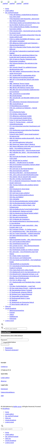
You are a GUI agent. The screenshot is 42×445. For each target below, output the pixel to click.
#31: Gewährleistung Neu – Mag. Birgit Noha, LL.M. (25, 231)
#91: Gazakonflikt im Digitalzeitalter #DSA (22, 75)
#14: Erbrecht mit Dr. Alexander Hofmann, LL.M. (23, 274)
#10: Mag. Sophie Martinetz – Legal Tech (22, 286)
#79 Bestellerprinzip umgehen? (19, 106)
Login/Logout (9, 320)
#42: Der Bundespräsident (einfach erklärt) (22, 203)
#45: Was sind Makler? (16, 197)
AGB (2, 395)
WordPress (6, 408)
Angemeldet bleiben (9, 342)
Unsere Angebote (10, 308)
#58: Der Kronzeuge (15, 166)
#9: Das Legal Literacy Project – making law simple (25, 288)
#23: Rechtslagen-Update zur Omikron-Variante (24, 249)
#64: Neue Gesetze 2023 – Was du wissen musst (24, 150)
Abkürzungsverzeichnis (16, 310)
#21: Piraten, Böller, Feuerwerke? (19, 256)
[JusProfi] (14, 3)
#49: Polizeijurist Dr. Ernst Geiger (19, 189)
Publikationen (13, 316)
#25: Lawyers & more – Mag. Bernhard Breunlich (24, 245)
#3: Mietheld (13, 300)
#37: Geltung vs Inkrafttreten (18, 215)
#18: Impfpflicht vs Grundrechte (19, 264)
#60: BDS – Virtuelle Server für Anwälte (21, 162)
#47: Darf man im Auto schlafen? (19, 193)
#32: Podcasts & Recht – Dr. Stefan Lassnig (23, 229)
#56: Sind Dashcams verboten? (19, 170)
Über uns (8, 306)
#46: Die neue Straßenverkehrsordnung (21, 195)
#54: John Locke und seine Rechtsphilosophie (23, 175)
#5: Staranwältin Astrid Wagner (19, 296)
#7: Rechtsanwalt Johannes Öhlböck (20, 292)
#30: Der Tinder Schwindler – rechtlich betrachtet (24, 233)
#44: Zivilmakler (14, 199)
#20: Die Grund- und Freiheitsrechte (20, 258)
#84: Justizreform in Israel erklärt (19, 93)
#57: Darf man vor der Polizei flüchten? (21, 168)
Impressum (4, 389)
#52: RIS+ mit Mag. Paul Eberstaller (20, 179)
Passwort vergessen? (12, 350)
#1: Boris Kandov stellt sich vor (19, 304)
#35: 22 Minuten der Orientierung (19, 219)
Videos (11, 314)
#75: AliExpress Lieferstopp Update (20, 116)
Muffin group (17, 406)
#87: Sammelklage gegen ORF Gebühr (21, 85)
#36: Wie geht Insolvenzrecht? (18, 217)
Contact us (4, 366)
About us (3, 381)
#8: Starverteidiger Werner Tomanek (20, 290)
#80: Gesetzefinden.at (16, 104)
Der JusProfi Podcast (11, 12)
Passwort (4, 340)
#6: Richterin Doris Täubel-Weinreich (20, 294)
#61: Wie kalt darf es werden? (18, 160)
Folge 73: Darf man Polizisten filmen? (20, 120)
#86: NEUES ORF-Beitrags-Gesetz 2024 (21, 87)
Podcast (12, 312)
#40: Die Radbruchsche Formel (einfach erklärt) (24, 209)
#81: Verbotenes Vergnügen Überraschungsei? (24, 102)
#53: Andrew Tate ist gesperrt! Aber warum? (23, 177)
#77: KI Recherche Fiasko (17, 112)
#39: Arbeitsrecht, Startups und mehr (20, 211)
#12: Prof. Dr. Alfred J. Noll (17, 280)
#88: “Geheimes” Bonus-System (19, 83)
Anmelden (5, 344)
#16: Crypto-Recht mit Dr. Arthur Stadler (21, 270)
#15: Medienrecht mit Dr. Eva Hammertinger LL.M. (24, 272)
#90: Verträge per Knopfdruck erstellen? (21, 77)
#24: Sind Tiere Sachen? (17, 247)
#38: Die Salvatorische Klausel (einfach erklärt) (23, 213)
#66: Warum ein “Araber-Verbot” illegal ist (22, 144)
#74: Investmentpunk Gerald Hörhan (20, 118)
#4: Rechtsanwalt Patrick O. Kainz (19, 298)
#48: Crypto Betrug (15, 191)
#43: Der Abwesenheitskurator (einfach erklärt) (23, 201)
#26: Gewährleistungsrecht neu (19, 243)
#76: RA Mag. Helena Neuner (18, 114)
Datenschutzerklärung (8, 392)
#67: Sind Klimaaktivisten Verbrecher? (21, 142)
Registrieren (9, 348)
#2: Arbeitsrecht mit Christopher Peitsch (21, 302)
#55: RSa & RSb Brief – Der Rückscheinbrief (23, 172)
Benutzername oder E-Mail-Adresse (12, 335)
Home (7, 8)
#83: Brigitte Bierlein (15, 96)
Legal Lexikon (9, 10)
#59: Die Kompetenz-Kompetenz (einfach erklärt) (24, 164)
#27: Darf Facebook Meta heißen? (20, 241)
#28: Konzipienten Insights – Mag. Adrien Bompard (25, 239)
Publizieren (12, 318)
